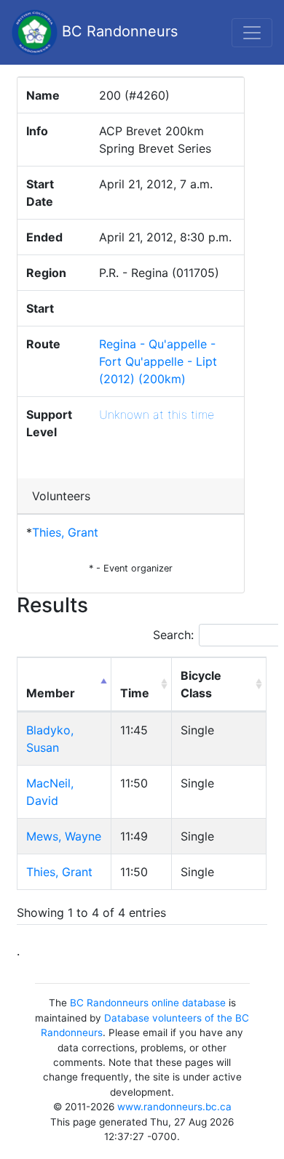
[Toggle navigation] (252, 32)
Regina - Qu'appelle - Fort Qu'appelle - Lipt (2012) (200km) (158, 361)
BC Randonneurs (118, 31)
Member (50, 693)
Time (134, 693)
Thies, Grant (65, 532)
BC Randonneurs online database (148, 1002)
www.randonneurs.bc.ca (174, 1106)
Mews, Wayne (63, 836)
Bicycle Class (201, 684)
